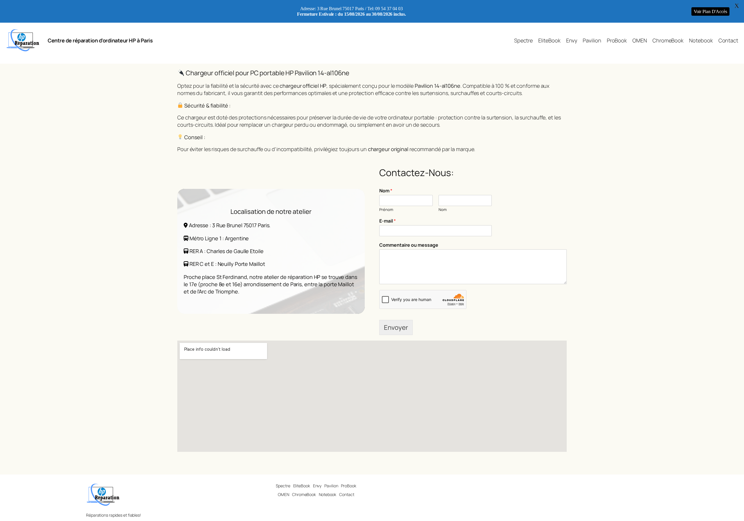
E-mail (387, 221)
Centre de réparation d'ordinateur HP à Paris (100, 40)
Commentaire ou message (408, 245)
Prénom (386, 209)
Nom (385, 191)
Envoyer (396, 327)
